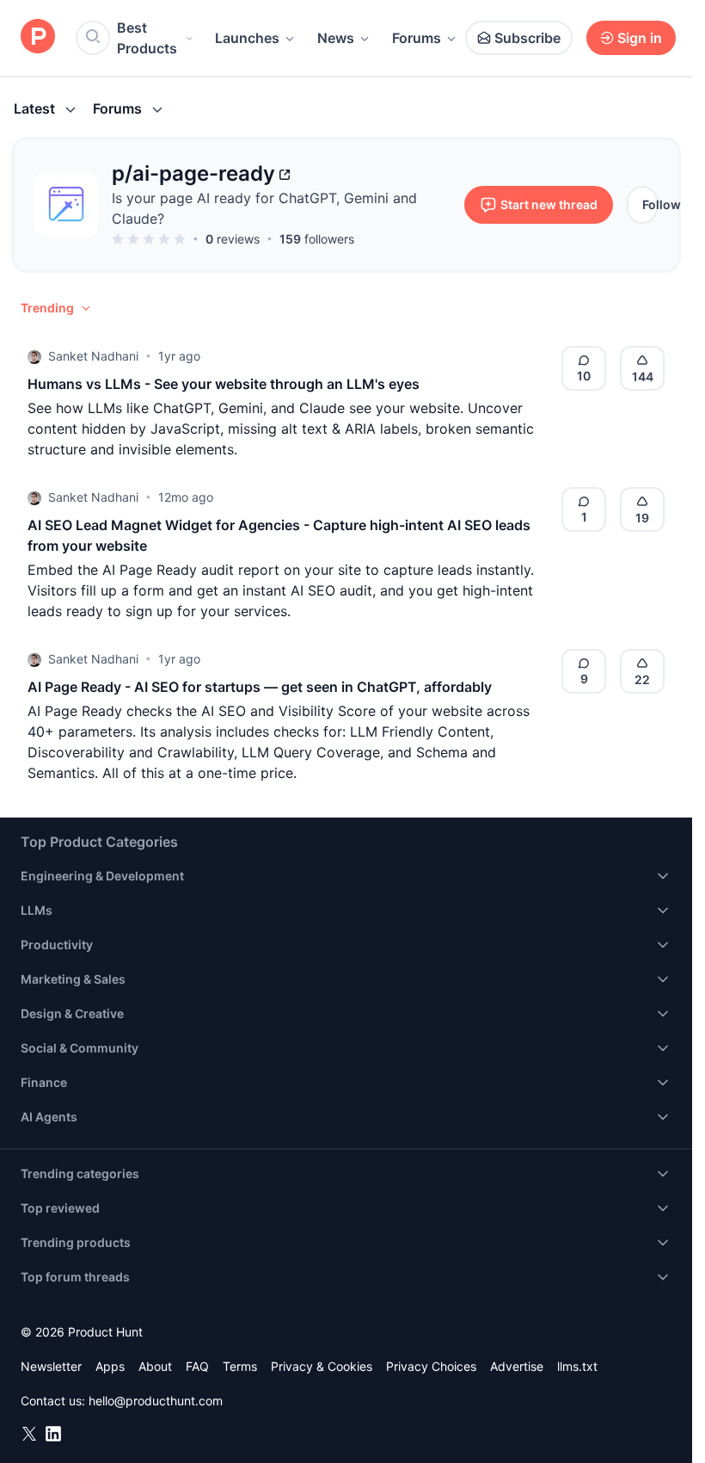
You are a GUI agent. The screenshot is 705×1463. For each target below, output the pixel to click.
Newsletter (51, 1366)
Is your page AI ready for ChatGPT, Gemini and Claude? (264, 208)
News (335, 37)
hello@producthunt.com (156, 1400)
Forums (416, 37)
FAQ (197, 1366)
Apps (110, 1366)
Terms (240, 1366)
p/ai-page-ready (193, 173)
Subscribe (527, 37)
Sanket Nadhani (93, 356)
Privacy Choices (431, 1366)
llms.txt (577, 1366)
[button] (57, 308)
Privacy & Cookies (321, 1366)
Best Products (147, 38)
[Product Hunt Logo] (38, 37)
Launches (247, 37)
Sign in (639, 37)
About (155, 1366)
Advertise (516, 1366)
